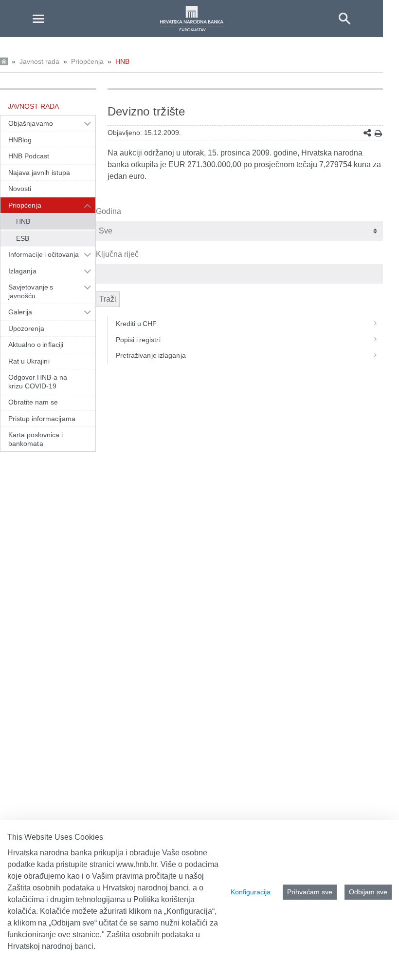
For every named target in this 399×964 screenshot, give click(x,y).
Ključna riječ (117, 254)
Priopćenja (87, 61)
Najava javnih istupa (39, 172)
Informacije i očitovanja (43, 254)
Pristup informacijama (41, 419)
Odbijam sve (368, 892)
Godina (108, 211)
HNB (122, 61)
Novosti (20, 189)
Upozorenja (26, 328)
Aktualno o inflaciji (35, 344)
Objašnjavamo (30, 123)
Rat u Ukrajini (29, 361)
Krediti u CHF (136, 324)
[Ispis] (378, 133)
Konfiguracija (251, 892)
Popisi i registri (138, 340)
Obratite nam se (33, 402)
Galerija (20, 312)
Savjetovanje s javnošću (30, 291)
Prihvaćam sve (309, 892)
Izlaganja (22, 271)
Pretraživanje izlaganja (151, 355)
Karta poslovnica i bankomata (35, 439)
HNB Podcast (28, 156)
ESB (22, 238)
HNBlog (20, 140)
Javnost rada (39, 61)
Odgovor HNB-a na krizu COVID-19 (37, 381)
